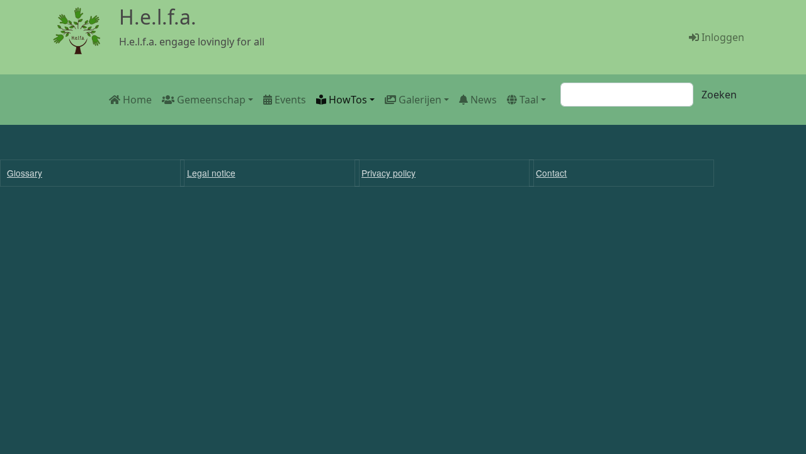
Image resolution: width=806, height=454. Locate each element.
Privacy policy (388, 172)
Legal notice (211, 172)
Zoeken (719, 95)
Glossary (24, 172)
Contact (551, 172)
